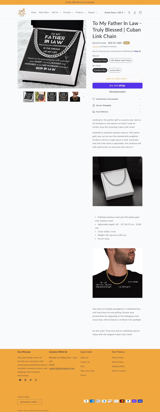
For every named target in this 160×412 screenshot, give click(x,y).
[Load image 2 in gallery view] (40, 97)
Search (83, 375)
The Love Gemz (29, 411)
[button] (56, 12)
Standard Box (100, 70)
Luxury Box (115, 70)
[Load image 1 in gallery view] (29, 97)
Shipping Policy (118, 366)
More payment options (117, 91)
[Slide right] (83, 96)
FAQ (82, 366)
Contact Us (85, 362)
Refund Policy (118, 362)
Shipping (95, 46)
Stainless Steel (100, 60)
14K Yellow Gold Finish (121, 60)
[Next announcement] (141, 2)
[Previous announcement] (18, 2)
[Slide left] (20, 96)
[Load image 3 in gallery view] (52, 97)
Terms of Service (119, 371)
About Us (84, 358)
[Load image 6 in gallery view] (75, 97)
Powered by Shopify (42, 411)
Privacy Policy (118, 358)
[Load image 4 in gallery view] (63, 97)
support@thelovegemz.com (61, 368)
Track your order (87, 371)
